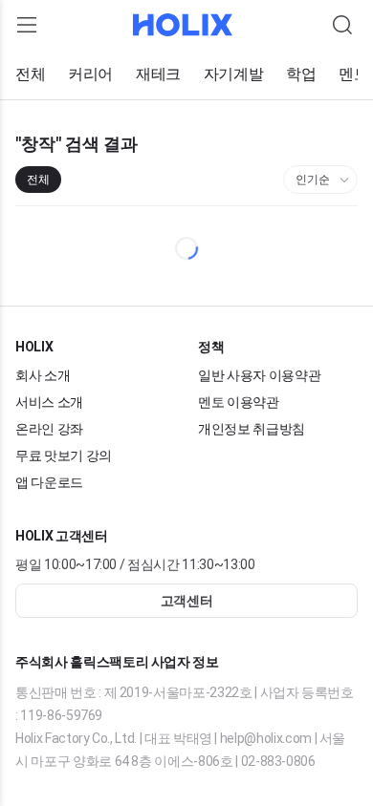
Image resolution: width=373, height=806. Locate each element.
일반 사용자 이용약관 (259, 375)
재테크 (158, 74)
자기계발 (233, 74)
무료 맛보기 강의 (63, 455)
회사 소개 (42, 375)
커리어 (90, 74)
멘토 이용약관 (238, 402)
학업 (301, 74)
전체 (30, 74)
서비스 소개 (49, 402)
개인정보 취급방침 (251, 428)
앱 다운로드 (49, 482)
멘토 (353, 74)
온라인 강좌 (49, 428)
